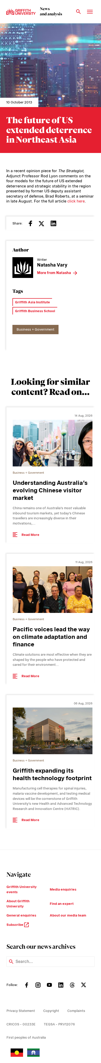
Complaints (76, 1011)
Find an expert (62, 904)
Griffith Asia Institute (32, 302)
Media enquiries (63, 889)
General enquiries (21, 915)
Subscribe (15, 925)
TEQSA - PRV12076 (59, 1024)
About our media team (68, 915)
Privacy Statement (20, 1011)
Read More (30, 535)
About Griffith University (18, 903)
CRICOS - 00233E (20, 1024)
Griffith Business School (35, 311)
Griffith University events (21, 889)
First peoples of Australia (26, 1037)
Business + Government (35, 329)
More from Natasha (54, 273)
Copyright (51, 1011)
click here (76, 201)
